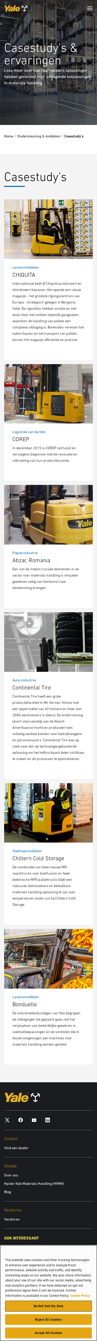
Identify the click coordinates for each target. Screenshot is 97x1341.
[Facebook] (21, 1119)
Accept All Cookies (48, 1333)
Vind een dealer (16, 1148)
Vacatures (12, 1219)
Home (8, 136)
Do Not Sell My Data (48, 1306)
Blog (7, 1192)
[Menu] (90, 8)
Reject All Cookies (48, 1319)
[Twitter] (7, 1119)
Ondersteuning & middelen (38, 136)
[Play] (81, 109)
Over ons (11, 1175)
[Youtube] (34, 1119)
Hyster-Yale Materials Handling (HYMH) (34, 1183)
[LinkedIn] (47, 1119)
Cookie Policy (80, 1296)
